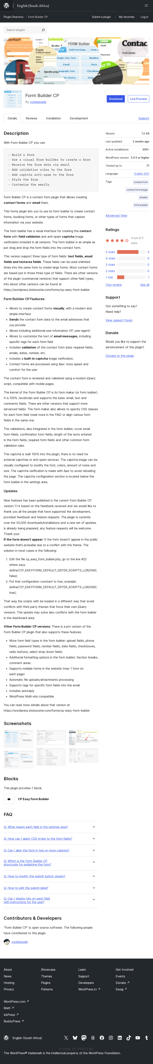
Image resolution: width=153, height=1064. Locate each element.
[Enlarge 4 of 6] (61, 753)
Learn (82, 969)
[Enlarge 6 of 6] (93, 753)
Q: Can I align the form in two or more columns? (36, 850)
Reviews (31, 118)
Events (120, 976)
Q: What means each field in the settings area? (36, 827)
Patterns (47, 989)
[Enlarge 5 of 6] (93, 735)
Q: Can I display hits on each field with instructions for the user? (27, 900)
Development (79, 118)
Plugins (46, 983)
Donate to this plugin (120, 356)
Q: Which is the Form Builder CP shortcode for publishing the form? (27, 862)
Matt (9, 1008)
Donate (123, 983)
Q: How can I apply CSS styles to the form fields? (38, 838)
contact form (141, 182)
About (8, 969)
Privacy (9, 989)
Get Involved (125, 969)
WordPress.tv (89, 989)
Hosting (9, 983)
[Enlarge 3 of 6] (61, 735)
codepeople (38, 102)
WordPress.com (16, 1001)
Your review (114, 285)
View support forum (119, 320)
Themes (46, 976)
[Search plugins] (43, 30)
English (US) (141, 173)
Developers (86, 983)
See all (144, 285)
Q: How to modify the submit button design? (34, 876)
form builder (141, 205)
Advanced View (116, 215)
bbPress (11, 1015)
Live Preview (138, 98)
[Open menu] (147, 5)
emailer (143, 197)
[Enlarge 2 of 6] (28, 756)
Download (115, 98)
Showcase (48, 969)
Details (12, 118)
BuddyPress (14, 1021)
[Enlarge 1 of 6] (28, 735)
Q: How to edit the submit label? (26, 888)
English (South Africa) (27, 1038)
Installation (53, 118)
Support (143, 118)
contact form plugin (137, 189)
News (8, 976)
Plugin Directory (14, 16)
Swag (121, 989)
